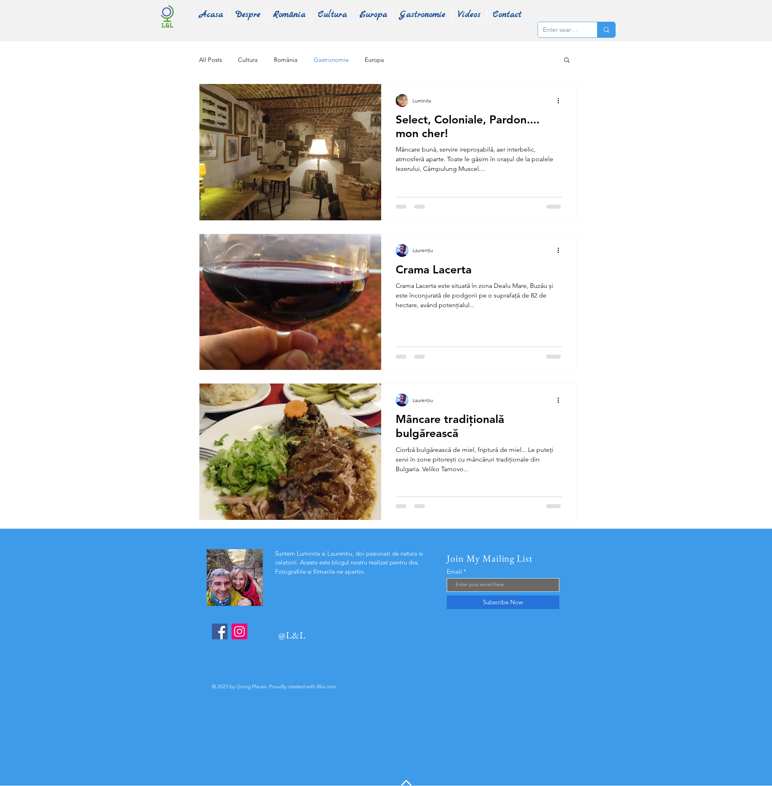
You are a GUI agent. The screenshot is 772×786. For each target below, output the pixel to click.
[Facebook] (220, 631)
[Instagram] (239, 631)
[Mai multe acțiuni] (561, 100)
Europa (374, 60)
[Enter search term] (606, 29)
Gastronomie (331, 60)
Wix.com (326, 686)
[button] (567, 60)
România (286, 60)
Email (454, 571)
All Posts (210, 60)
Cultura (248, 60)
